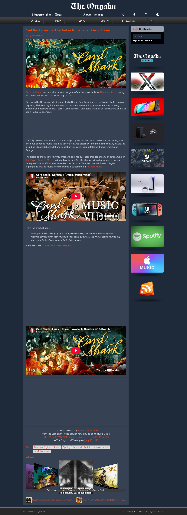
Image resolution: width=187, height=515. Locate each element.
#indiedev (74, 437)
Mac (51, 95)
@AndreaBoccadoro (88, 430)
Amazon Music (45, 160)
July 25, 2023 (92, 440)
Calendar (160, 511)
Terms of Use (143, 511)
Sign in (152, 511)
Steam (69, 95)
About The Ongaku (129, 511)
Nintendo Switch (108, 92)
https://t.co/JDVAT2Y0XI (55, 437)
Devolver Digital (34, 92)
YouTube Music (94, 166)
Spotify (29, 160)
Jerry (29, 35)
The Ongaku (145, 29)
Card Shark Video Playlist (57, 245)
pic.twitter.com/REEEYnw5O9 (94, 437)
